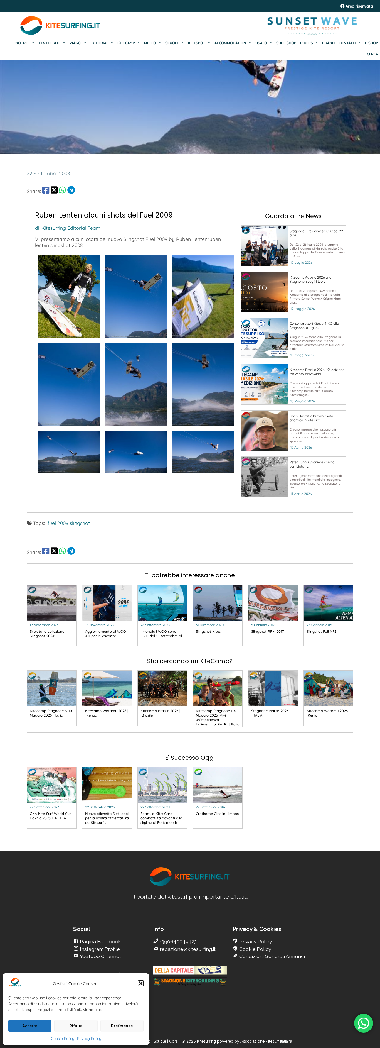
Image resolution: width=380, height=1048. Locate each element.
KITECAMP (126, 43)
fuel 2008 (58, 523)
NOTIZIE (22, 43)
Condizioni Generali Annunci (271, 956)
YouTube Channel (100, 956)
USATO (261, 43)
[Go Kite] (60, 34)
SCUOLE (172, 43)
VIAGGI (76, 43)
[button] (141, 983)
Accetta (30, 1026)
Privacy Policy (89, 1038)
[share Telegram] (71, 191)
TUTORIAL (99, 43)
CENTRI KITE (49, 43)
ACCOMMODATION (230, 43)
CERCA (372, 54)
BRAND (328, 43)
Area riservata (358, 6)
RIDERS (306, 43)
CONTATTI (347, 43)
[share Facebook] (45, 191)
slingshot (80, 523)
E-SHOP (371, 43)
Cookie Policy (62, 1038)
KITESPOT (196, 43)
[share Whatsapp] (62, 191)
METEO (150, 43)
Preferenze (122, 1026)
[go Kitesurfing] (190, 885)
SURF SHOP (286, 43)
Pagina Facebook (100, 941)
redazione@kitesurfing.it (187, 949)
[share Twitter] (54, 191)
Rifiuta (76, 1026)
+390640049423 (178, 941)
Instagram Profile (99, 949)
